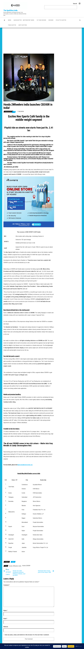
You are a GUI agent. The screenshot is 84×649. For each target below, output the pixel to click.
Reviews (50, 20)
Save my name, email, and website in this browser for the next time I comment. (27, 635)
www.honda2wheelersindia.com (24, 464)
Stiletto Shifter (61, 20)
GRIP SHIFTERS (22, 25)
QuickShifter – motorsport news (24, 20)
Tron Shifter (12, 25)
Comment (6, 585)
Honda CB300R (26, 565)
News (9, 20)
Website (5, 626)
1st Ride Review (41, 20)
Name (5, 610)
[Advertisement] (42, 40)
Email (5, 618)
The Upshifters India (10, 10)
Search (75, 3)
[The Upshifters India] (4, 20)
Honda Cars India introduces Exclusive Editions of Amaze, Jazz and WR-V (19, 573)
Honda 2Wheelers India (15, 566)
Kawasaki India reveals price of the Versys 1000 (44, 571)
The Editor (21, 111)
